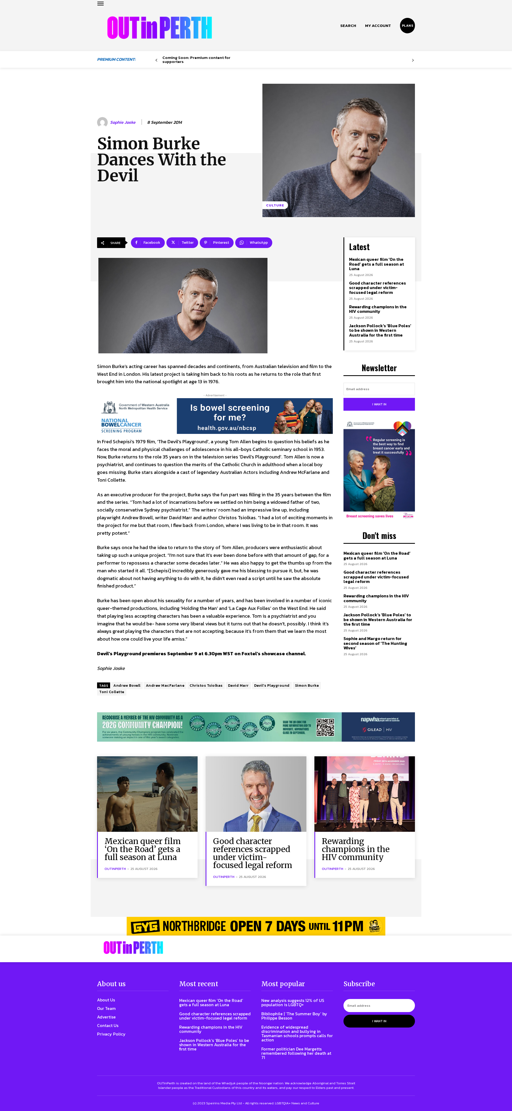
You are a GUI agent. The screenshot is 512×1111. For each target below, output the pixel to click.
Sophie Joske (122, 122)
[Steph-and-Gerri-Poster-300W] (379, 470)
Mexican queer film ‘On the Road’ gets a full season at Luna (376, 264)
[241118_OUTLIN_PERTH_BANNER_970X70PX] (256, 926)
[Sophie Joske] (103, 122)
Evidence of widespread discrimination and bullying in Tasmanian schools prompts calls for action (297, 1033)
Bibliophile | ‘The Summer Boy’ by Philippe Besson (294, 1015)
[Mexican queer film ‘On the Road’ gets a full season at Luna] (147, 794)
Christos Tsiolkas (206, 685)
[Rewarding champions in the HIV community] (364, 794)
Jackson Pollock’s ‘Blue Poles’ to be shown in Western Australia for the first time (380, 330)
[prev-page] (156, 60)
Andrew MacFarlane (165, 685)
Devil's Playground (272, 685)
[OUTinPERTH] (159, 27)
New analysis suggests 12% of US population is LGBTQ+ (292, 1002)
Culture (275, 205)
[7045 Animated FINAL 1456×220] (215, 416)
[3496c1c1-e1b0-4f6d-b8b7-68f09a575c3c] (256, 727)
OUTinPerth (115, 868)
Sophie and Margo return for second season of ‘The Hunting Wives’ (375, 643)
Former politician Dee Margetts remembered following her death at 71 (296, 1053)
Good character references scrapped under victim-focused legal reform (377, 287)
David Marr (238, 685)
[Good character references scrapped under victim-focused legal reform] (256, 794)
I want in (379, 404)
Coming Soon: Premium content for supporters (196, 59)
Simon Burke (307, 685)
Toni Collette (111, 692)
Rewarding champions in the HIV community (378, 309)
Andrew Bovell (127, 685)
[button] (348, 26)
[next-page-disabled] (413, 60)
